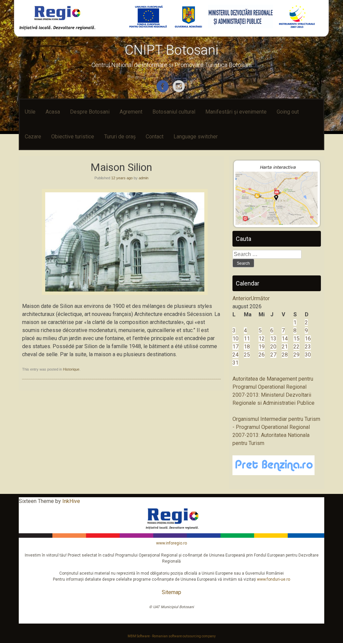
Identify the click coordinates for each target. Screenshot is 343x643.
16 (308, 338)
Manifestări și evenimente (236, 112)
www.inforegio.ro (171, 543)
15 (296, 338)
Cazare (33, 136)
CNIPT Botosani (171, 50)
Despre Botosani (90, 112)
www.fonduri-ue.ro (273, 579)
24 (235, 354)
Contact (154, 136)
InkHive (71, 501)
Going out (288, 112)
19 (262, 346)
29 (296, 354)
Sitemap (171, 592)
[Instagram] (179, 91)
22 (296, 346)
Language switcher (196, 136)
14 (285, 338)
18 (247, 346)
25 (247, 354)
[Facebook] (163, 91)
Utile (30, 112)
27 (273, 354)
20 (273, 346)
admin (143, 178)
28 (285, 354)
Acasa (53, 112)
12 (262, 338)
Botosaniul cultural (173, 112)
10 (235, 338)
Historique (71, 369)
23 (308, 346)
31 (235, 363)
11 (247, 338)
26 (262, 354)
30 (308, 354)
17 (235, 346)
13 (273, 338)
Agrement (131, 112)
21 (285, 346)
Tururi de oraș (120, 136)
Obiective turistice (72, 136)
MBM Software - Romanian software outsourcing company (172, 636)
